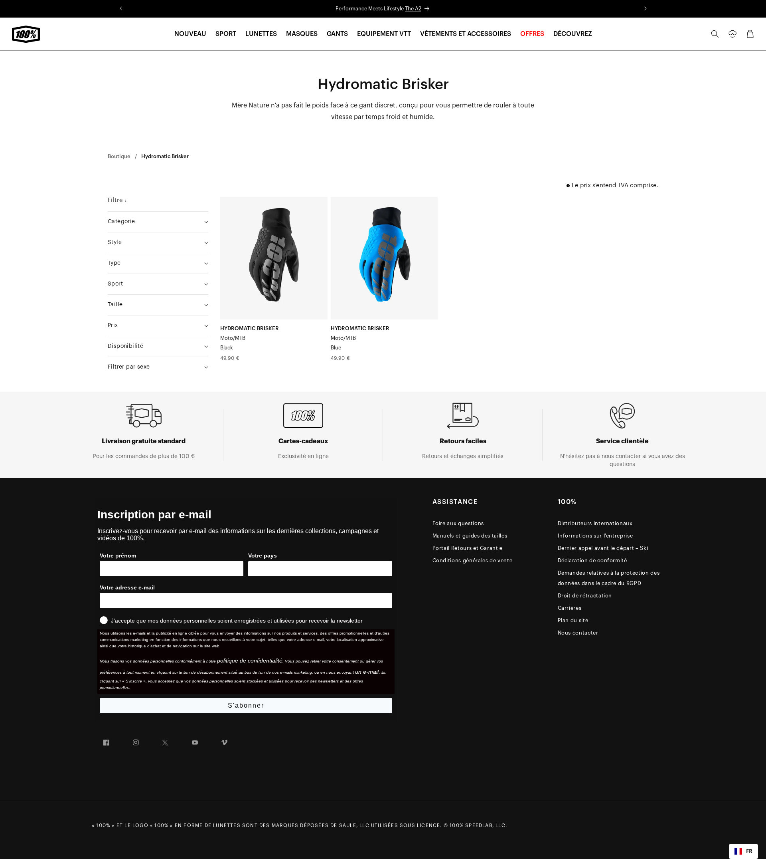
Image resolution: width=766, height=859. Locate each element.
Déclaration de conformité (592, 560)
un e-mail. (367, 672)
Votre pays (262, 555)
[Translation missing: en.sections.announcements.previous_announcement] (121, 9)
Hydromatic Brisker (165, 156)
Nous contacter (578, 632)
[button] (190, 34)
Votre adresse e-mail (127, 587)
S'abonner (246, 705)
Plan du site (573, 620)
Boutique (119, 156)
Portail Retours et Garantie (467, 548)
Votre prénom (118, 555)
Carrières (570, 608)
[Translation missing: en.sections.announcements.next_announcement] (645, 9)
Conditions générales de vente (472, 560)
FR (749, 851)
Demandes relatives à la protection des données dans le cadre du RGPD (609, 578)
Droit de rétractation (585, 595)
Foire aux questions (458, 523)
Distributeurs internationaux (595, 523)
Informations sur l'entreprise (595, 535)
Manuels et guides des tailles (469, 535)
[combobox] (743, 851)
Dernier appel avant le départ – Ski (603, 548)
